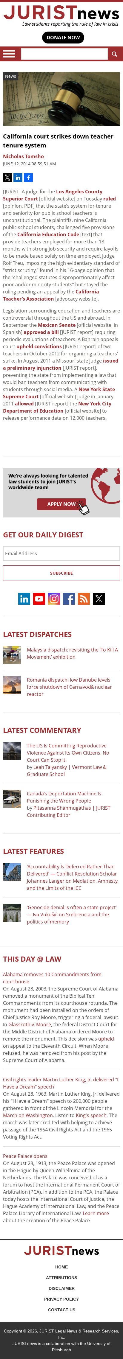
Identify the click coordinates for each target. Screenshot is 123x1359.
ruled (109, 198)
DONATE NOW (63, 37)
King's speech (91, 1115)
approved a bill (41, 332)
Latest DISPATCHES (37, 634)
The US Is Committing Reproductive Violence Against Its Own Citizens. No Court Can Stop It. (68, 752)
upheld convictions (39, 346)
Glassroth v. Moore (29, 1024)
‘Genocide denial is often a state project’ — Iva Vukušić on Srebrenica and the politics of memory (72, 914)
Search (114, 54)
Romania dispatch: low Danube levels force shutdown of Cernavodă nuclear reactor (69, 687)
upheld (106, 1038)
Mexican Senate (57, 325)
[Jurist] (61, 16)
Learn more (96, 1213)
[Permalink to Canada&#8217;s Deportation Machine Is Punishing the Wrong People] (12, 799)
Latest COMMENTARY (42, 730)
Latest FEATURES (33, 851)
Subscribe (61, 573)
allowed (24, 403)
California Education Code (48, 234)
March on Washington (28, 1115)
